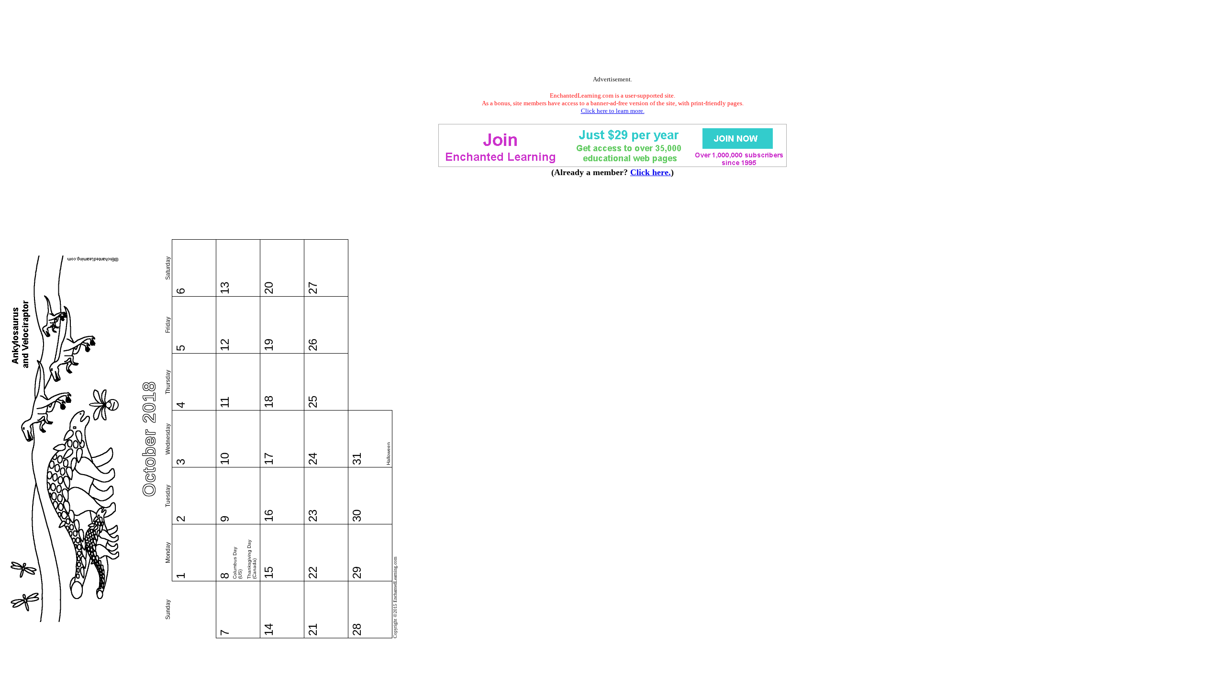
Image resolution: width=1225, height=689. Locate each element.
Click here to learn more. (613, 110)
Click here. (650, 172)
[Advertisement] (612, 40)
